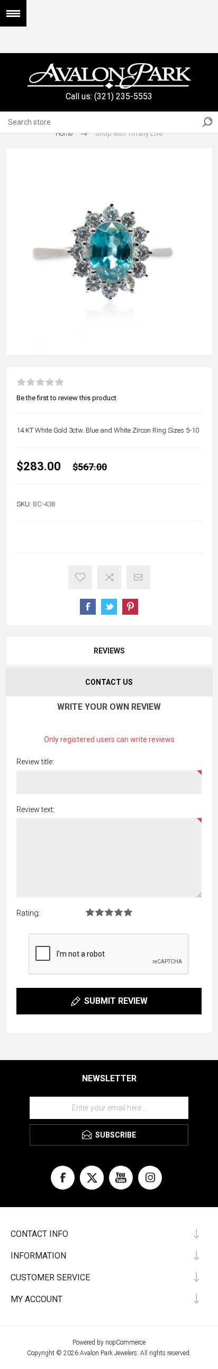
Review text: (35, 809)
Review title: (35, 761)
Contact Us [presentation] (109, 682)
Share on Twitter (109, 607)
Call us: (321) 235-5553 (109, 96)
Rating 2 (99, 912)
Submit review (116, 1001)
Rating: (28, 913)
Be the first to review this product (66, 398)
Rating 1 (90, 912)
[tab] (109, 650)
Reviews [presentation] (109, 651)
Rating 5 (128, 912)
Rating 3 (109, 912)
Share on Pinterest (130, 607)
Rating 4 (118, 912)
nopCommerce (125, 1342)
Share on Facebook (88, 607)
